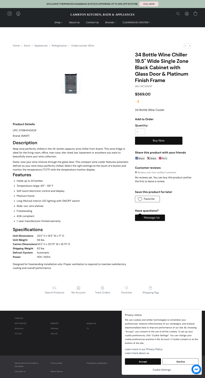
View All (54, 334)
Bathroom (19, 329)
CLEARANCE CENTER (136, 22)
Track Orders (102, 292)
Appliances (41, 45)
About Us (74, 22)
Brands (109, 22)
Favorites (126, 292)
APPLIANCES (20, 323)
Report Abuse (57, 371)
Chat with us (20, 371)
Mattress (54, 329)
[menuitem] (185, 45)
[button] (148, 4)
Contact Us (92, 22)
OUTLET (18, 334)
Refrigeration (59, 45)
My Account (78, 292)
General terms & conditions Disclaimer (26, 364)
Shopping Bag (151, 292)
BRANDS (54, 323)
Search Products (54, 292)
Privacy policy (56, 363)
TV (87, 329)
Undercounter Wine (82, 45)
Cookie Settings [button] (162, 369)
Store (27, 45)
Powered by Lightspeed (96, 363)
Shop (57, 22)
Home (16, 45)
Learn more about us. (137, 353)
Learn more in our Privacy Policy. (144, 349)
